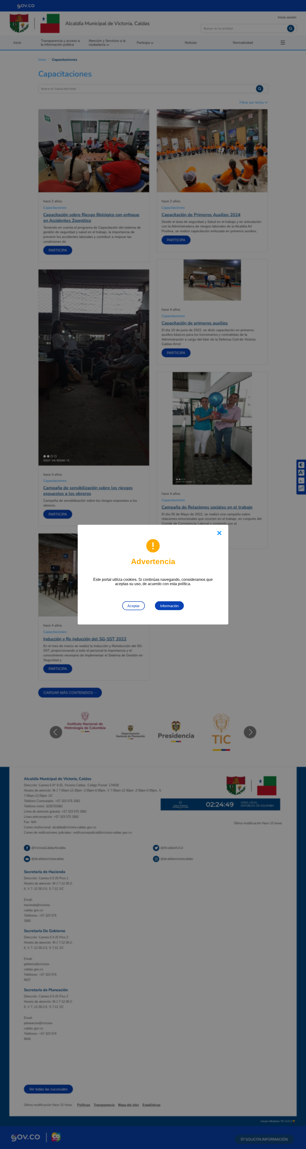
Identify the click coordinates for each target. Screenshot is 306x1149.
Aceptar (133, 606)
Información (169, 606)
